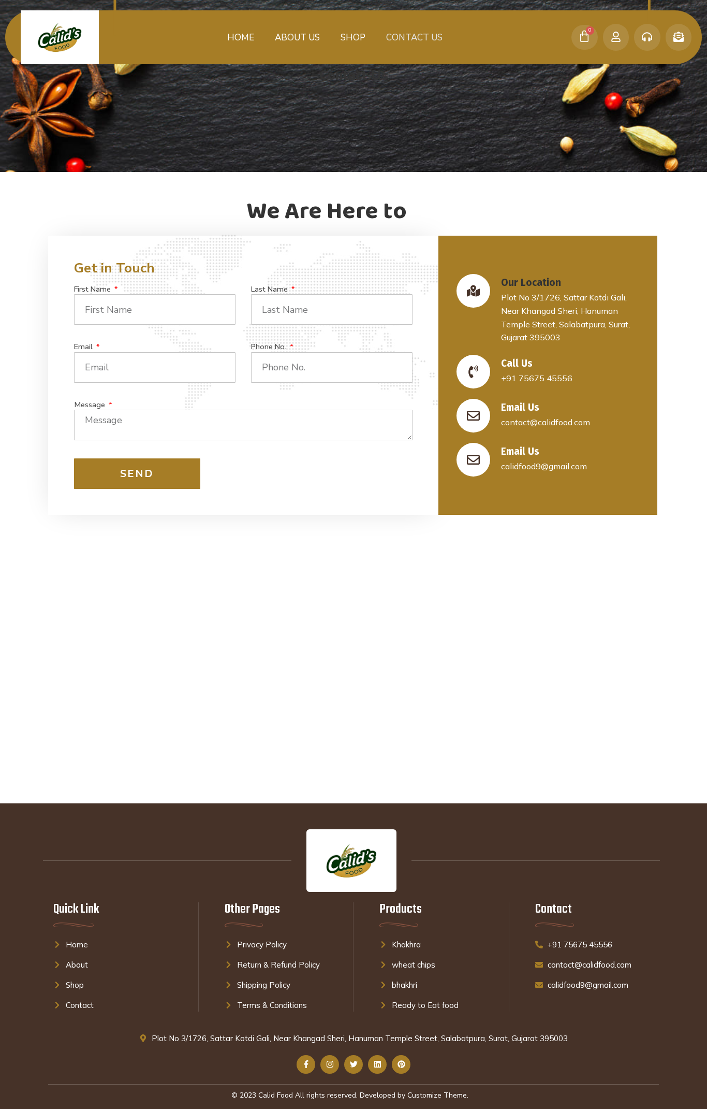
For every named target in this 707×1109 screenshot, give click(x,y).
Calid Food (275, 1095)
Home (240, 38)
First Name (93, 289)
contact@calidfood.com (545, 422)
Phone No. (269, 347)
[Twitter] (353, 1064)
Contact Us (414, 38)
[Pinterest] (401, 1064)
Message (90, 405)
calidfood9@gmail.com (544, 466)
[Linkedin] (377, 1064)
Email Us (520, 407)
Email (84, 347)
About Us (297, 38)
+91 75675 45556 (536, 378)
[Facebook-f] (306, 1064)
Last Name (270, 289)
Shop (353, 38)
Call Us (517, 363)
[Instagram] (329, 1064)
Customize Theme (437, 1095)
